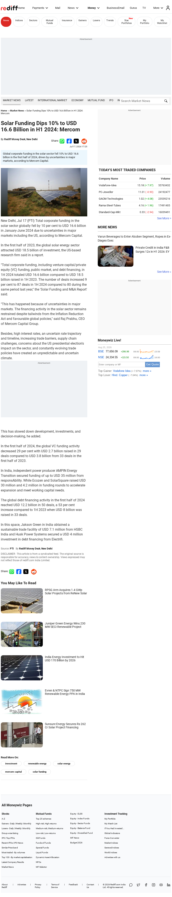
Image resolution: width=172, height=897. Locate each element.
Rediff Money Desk (14, 139)
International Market (52, 100)
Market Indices (111, 842)
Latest (29, 100)
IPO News (18, 842)
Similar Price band (10, 847)
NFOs (38, 862)
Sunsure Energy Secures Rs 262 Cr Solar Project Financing (65, 725)
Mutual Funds (49, 22)
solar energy (63, 763)
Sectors (33, 20)
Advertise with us (112, 857)
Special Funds (42, 847)
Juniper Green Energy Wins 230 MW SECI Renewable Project (65, 625)
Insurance (67, 20)
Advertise (21, 884)
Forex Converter (111, 838)
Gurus (133, 7)
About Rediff (5, 886)
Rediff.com (115, 884)
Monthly (27, 823)
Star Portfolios (126, 22)
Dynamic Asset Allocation (47, 857)
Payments (38, 7)
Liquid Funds (42, 852)
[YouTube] (161, 886)
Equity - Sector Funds (80, 823)
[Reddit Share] (83, 140)
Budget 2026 (76, 842)
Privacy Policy (38, 886)
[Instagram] (153, 886)
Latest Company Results (13, 862)
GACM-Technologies (111, 198)
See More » (164, 271)
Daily (12, 823)
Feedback (73, 884)
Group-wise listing (10, 833)
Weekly (19, 823)
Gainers (82, 20)
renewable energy (37, 763)
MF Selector (41, 867)
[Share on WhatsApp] (131, 886)
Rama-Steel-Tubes (110, 205)
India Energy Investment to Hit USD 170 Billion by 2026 (64, 658)
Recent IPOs (7, 842)
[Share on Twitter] (76, 140)
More (156, 7)
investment (11, 763)
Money (92, 7)
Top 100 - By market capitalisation (17, 857)
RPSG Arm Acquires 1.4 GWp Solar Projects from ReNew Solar (66, 591)
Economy (77, 100)
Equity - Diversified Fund (81, 833)
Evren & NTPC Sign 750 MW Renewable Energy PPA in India (65, 692)
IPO (111, 100)
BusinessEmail (115, 7)
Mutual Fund (96, 100)
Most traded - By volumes (13, 852)
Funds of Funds (43, 842)
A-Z (3, 818)
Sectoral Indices (111, 847)
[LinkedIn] (168, 886)
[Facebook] (146, 886)
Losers (96, 20)
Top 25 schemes (43, 818)
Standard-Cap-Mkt (109, 212)
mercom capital (13, 771)
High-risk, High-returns (46, 823)
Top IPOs (10, 838)
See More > (164, 218)
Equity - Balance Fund (80, 828)
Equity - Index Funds (79, 818)
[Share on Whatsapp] (62, 140)
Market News (12, 100)
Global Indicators (112, 833)
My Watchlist (162, 22)
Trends (110, 20)
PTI (12, 548)
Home (21, 7)
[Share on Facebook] (69, 140)
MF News (74, 837)
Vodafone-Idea (107, 185)
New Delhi (32, 139)
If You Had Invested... (114, 828)
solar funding (39, 771)
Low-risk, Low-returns (46, 833)
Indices (19, 20)
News (71, 7)
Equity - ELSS (76, 813)
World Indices (110, 852)
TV (144, 7)
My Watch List (110, 823)
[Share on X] (138, 886)
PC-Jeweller (106, 192)
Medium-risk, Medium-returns (49, 828)
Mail (57, 7)
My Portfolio (144, 22)
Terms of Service (55, 886)
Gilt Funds (40, 838)
